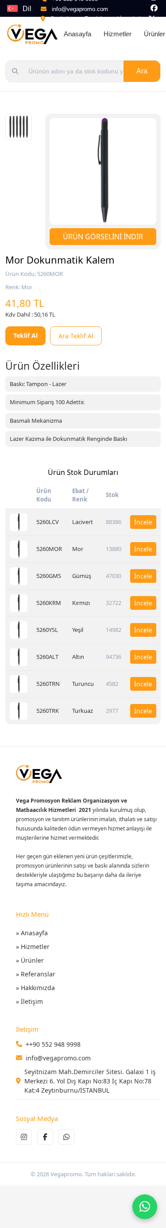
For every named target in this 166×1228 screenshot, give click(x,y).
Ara (141, 71)
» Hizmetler (33, 946)
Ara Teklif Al (75, 336)
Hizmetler (117, 34)
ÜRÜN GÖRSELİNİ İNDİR (103, 236)
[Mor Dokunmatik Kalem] (18, 549)
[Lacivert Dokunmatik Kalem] (18, 522)
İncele (143, 522)
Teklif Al (25, 335)
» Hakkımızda (35, 987)
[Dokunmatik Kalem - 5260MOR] (18, 127)
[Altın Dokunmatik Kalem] (18, 657)
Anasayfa (77, 34)
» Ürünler (30, 960)
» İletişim (29, 1001)
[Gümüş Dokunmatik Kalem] (18, 576)
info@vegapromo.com (80, 9)
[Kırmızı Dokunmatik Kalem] (18, 603)
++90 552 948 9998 (53, 1044)
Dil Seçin (32, 10)
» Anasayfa (32, 933)
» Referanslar (35, 974)
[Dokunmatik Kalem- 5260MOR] (103, 171)
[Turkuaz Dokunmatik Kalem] (18, 711)
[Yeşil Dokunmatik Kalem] (18, 630)
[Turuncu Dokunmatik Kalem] (18, 684)
